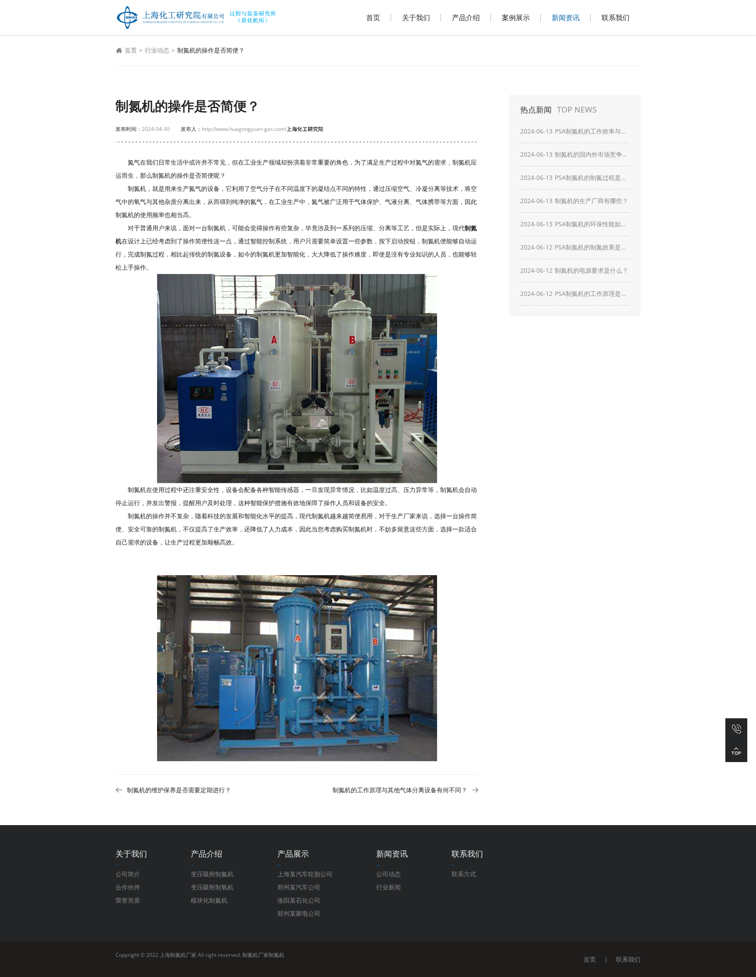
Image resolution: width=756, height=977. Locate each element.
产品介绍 (466, 17)
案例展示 (516, 17)
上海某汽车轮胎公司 (304, 874)
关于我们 (416, 17)
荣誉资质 (128, 900)
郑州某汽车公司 (298, 887)
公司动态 (388, 874)
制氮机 (276, 955)
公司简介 (128, 874)
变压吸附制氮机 (212, 874)
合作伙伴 (128, 887)
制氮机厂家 (255, 955)
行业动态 (157, 50)
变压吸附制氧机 (212, 887)
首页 (373, 17)
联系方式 (464, 874)
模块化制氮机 (209, 900)
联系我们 (616, 17)
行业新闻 (388, 887)
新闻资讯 (566, 17)
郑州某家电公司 (298, 913)
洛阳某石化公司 (298, 900)
